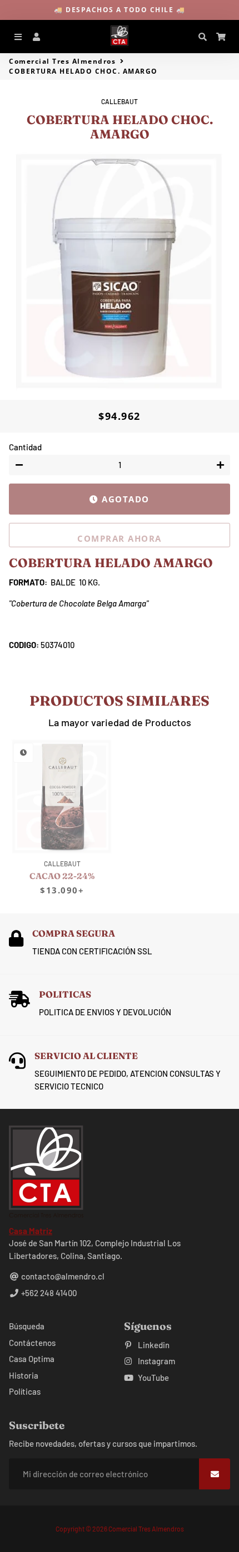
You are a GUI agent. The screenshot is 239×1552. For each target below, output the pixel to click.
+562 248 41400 (48, 1293)
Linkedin (153, 1345)
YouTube (152, 1378)
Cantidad (25, 447)
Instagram (155, 1361)
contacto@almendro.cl (61, 1276)
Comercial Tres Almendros (62, 61)
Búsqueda (26, 1326)
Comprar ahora (119, 538)
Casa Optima (31, 1359)
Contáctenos (32, 1343)
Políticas (25, 1391)
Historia (23, 1375)
